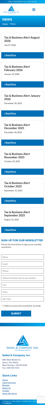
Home (5, 380)
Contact (5, 390)
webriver (7, 403)
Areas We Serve (9, 393)
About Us (6, 388)
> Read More (10, 55)
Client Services (9, 382)
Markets (5, 385)
